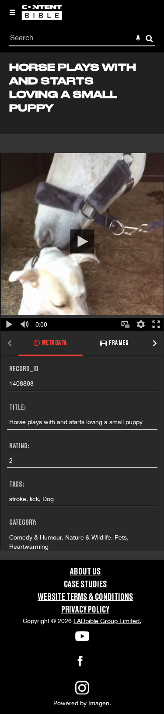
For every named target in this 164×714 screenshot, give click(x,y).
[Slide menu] (12, 12)
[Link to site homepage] (41, 17)
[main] (82, 306)
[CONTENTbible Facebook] (80, 663)
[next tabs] (155, 344)
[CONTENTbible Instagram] (82, 693)
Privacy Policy (85, 610)
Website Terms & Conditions (85, 597)
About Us (85, 572)
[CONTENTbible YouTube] (82, 636)
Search (149, 39)
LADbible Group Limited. (107, 620)
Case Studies (85, 584)
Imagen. (99, 703)
